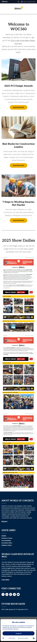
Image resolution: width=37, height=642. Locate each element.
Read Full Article (18, 107)
